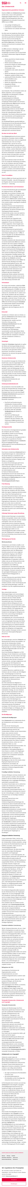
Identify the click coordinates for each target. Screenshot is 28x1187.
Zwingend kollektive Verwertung (11, 835)
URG (3, 22)
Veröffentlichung (9, 411)
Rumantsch (15, 1159)
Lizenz (3, 935)
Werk (8, 13)
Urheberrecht (16, 13)
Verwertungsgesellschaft (8, 481)
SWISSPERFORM (13, 1047)
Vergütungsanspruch (17, 876)
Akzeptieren (14, 1179)
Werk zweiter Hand (19, 245)
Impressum (15, 1157)
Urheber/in (12, 258)
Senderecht (22, 440)
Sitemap (8, 1155)
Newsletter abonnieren (6, 1157)
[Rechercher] (20, 3)
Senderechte (7, 821)
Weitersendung (14, 477)
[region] (14, 1176)
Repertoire (21, 827)
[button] (25, 3)
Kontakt (13, 1155)
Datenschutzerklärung (11, 1176)
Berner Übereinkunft (7, 1059)
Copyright (15, 1054)
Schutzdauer (21, 301)
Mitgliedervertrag (11, 986)
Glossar (3, 1155)
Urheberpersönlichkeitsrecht (9, 324)
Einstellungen (14, 1183)
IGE (3, 920)
